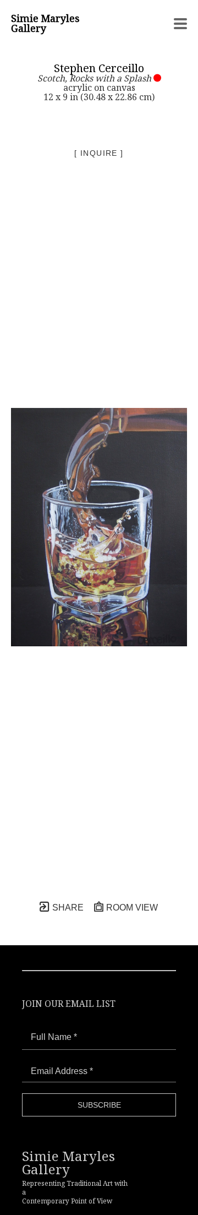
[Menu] (180, 23)
